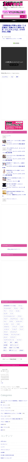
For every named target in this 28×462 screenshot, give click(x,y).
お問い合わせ (3, 441)
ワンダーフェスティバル (9, 339)
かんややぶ (5, 76)
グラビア (5, 318)
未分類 (2, 424)
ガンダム (17, 310)
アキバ (21, 308)
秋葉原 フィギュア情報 (14, 347)
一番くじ (5, 342)
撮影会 (16, 342)
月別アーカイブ (6, 359)
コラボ (18, 324)
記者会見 (21, 350)
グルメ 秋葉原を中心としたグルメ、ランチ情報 (12, 38)
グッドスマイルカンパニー (9, 316)
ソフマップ (14, 326)
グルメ (21, 318)
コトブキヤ (6, 324)
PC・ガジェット (4, 405)
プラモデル (6, 334)
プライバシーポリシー (5, 449)
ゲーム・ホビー (4, 416)
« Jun (2, 382)
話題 (4, 145)
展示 (11, 342)
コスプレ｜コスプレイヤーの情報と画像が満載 (10, 418)
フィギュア (14, 329)
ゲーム (5, 321)
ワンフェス (19, 339)
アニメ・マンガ (11, 187)
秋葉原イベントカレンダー (6, 458)
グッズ (11, 313)
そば (12, 76)
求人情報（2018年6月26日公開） (8, 455)
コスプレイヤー (19, 321)
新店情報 (5, 345)
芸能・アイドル (4, 427)
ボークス (5, 337)
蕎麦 (17, 76)
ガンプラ (5, 313)
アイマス (16, 308)
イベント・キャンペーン (13, 151)
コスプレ (11, 321)
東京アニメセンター (14, 345)
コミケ (12, 324)
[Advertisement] (14, 102)
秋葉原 (5, 347)
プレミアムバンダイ (15, 334)
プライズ (5, 332)
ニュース (8, 135)
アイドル (20, 305)
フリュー (21, 329)
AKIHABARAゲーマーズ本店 (10, 305)
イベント (11, 310)
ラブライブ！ (13, 337)
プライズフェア (13, 332)
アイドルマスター (7, 308)
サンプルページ (4, 444)
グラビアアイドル (14, 318)
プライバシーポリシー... (11, 198)
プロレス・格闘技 (4, 421)
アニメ (5, 310)
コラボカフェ (6, 326)
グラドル (19, 316)
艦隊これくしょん (13, 350)
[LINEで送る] (16, 43)
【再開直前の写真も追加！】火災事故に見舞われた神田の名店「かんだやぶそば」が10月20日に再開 (14, 28)
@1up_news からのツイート (14, 249)
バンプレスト (6, 329)
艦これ (5, 350)
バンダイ (21, 326)
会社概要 (2, 452)
